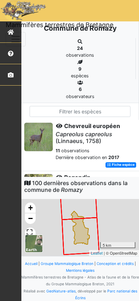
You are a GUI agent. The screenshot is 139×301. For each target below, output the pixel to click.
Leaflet (97, 253)
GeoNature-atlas (61, 291)
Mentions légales (80, 270)
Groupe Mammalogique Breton (67, 263)
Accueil (31, 263)
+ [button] (30, 207)
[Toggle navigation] (16, 39)
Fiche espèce (123, 165)
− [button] (30, 218)
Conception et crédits (115, 263)
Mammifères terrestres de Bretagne (59, 25)
